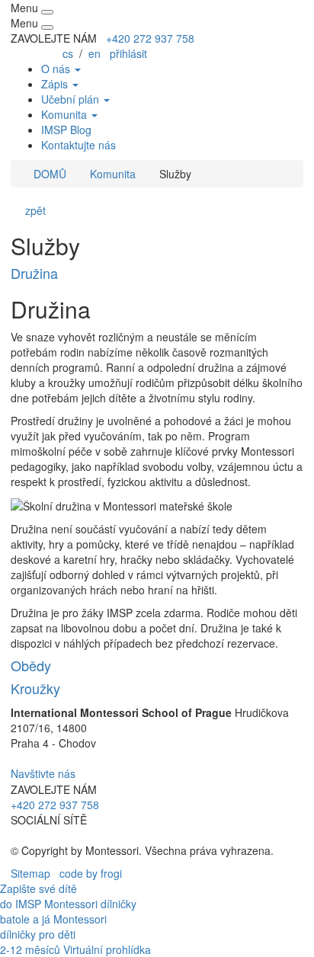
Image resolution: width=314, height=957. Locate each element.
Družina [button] (34, 273)
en (94, 53)
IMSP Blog (66, 129)
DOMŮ (48, 173)
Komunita (113, 173)
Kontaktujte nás (78, 144)
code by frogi (90, 873)
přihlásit (128, 53)
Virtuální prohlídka (107, 949)
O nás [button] (57, 68)
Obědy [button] (31, 665)
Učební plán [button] (71, 99)
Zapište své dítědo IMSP (38, 896)
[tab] (157, 273)
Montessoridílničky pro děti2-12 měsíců (53, 934)
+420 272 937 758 (150, 38)
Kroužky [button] (35, 688)
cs (67, 53)
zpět (32, 210)
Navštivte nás (43, 773)
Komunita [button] (65, 114)
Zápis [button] (56, 83)
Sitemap (30, 873)
